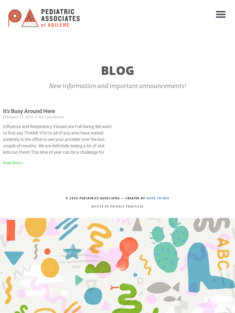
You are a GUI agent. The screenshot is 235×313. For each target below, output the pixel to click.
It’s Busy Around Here (29, 111)
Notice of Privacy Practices (117, 206)
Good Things (158, 198)
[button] (221, 14)
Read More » (13, 163)
